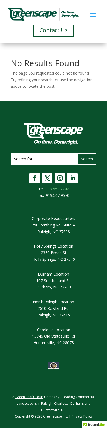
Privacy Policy (82, 416)
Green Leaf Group (29, 397)
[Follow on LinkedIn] (72, 178)
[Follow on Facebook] (34, 178)
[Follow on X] (47, 178)
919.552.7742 (57, 188)
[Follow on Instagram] (60, 178)
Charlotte (61, 403)
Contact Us (54, 30)
